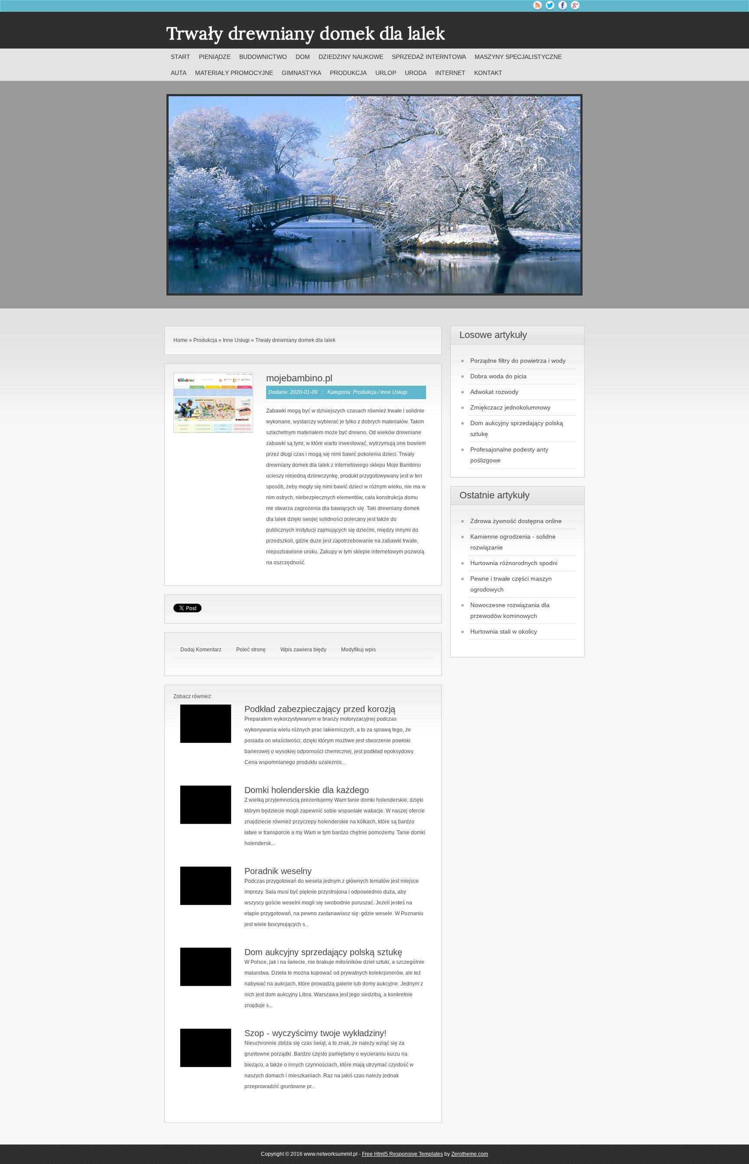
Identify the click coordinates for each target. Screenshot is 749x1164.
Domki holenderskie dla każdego (306, 790)
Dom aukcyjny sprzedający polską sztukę (323, 952)
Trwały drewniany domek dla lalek (295, 340)
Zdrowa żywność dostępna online (516, 520)
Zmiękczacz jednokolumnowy (510, 407)
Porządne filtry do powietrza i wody (518, 360)
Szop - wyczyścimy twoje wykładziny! (315, 1033)
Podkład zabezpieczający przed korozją (319, 709)
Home (180, 340)
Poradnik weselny (278, 871)
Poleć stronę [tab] (251, 650)
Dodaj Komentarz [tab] (200, 650)
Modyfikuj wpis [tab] (358, 650)
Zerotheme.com (469, 1154)
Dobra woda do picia (498, 376)
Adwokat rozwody (494, 391)
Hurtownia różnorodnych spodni (513, 562)
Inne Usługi (236, 340)
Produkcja (205, 340)
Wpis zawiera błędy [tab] (303, 650)
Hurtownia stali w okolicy (503, 631)
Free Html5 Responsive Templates (402, 1154)
